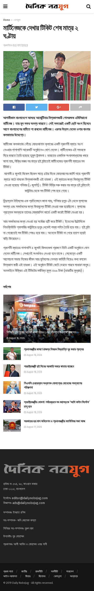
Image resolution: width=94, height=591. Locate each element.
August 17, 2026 (34, 427)
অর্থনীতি (54, 571)
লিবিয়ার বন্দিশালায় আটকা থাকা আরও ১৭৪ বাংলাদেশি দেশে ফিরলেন (41, 332)
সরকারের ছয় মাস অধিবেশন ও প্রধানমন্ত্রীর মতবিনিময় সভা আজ (54, 421)
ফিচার (27, 576)
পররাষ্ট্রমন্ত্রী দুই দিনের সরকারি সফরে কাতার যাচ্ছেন (49, 366)
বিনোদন (42, 576)
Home (6, 19)
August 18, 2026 (16, 338)
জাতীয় (24, 571)
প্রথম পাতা (8, 571)
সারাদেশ (70, 571)
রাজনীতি (39, 571)
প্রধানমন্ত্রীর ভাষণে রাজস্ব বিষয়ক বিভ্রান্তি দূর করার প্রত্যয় (54, 349)
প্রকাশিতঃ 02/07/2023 (15, 45)
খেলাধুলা (17, 19)
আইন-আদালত (10, 576)
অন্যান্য (74, 576)
